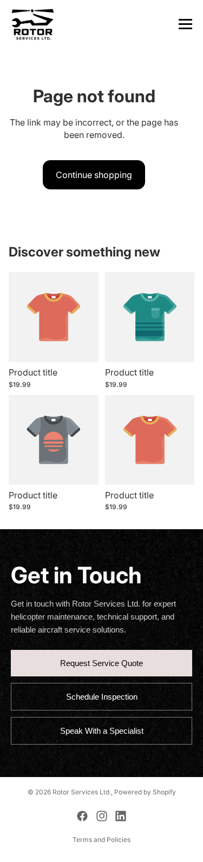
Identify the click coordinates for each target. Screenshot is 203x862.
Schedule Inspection (101, 696)
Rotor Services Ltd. (82, 792)
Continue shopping (94, 174)
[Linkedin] (120, 816)
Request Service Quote (101, 663)
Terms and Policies (101, 839)
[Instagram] (101, 816)
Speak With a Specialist (101, 730)
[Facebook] (82, 816)
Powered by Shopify (145, 792)
